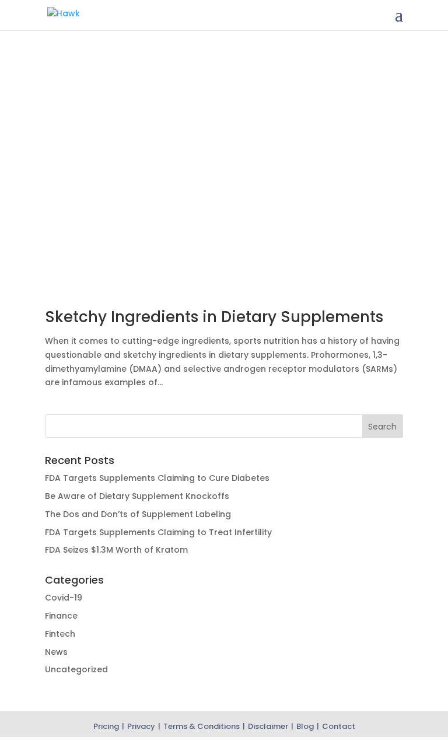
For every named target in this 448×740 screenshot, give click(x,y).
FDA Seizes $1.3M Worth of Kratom (116, 550)
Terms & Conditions (201, 726)
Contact (338, 726)
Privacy (141, 726)
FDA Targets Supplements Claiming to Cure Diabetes (157, 478)
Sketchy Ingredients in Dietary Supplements (214, 316)
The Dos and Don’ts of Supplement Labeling (138, 514)
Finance (61, 616)
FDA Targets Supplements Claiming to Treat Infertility (158, 532)
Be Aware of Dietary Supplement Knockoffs (137, 496)
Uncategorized (76, 669)
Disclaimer (268, 726)
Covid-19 (63, 597)
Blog (305, 726)
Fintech (60, 634)
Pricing (106, 726)
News (56, 652)
